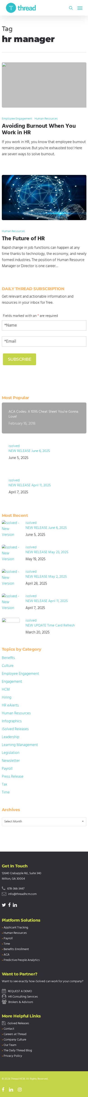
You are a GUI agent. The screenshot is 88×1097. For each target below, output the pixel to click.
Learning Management (20, 745)
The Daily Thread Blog (18, 1050)
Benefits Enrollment (16, 949)
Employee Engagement (17, 119)
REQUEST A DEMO (20, 991)
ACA (6, 954)
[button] (79, 8)
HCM (6, 690)
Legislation (10, 753)
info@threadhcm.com (22, 894)
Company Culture (15, 1039)
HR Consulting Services (23, 996)
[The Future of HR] (44, 197)
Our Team (10, 1045)
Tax (4, 785)
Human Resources (46, 119)
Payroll (7, 769)
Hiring (6, 697)
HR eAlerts (10, 705)
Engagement (12, 682)
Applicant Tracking (16, 927)
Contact (9, 1028)
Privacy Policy (13, 1056)
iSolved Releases (15, 729)
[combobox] (44, 821)
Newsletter (11, 761)
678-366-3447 (15, 888)
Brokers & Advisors (20, 1002)
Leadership (10, 737)
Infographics (12, 721)
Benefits (8, 658)
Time (6, 792)
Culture (8, 666)
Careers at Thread (15, 1034)
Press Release (12, 777)
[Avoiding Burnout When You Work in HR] (44, 85)
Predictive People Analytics (22, 960)
